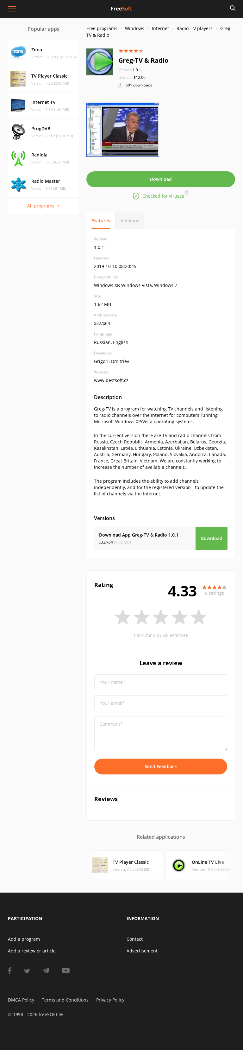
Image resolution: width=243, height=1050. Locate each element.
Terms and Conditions (65, 1000)
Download (161, 179)
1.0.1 (129, 70)
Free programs (101, 28)
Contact (135, 939)
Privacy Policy (110, 1000)
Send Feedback (161, 766)
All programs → (43, 206)
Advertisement (142, 951)
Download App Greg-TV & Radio (138, 535)
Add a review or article (32, 951)
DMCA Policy (21, 1000)
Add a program (24, 939)
